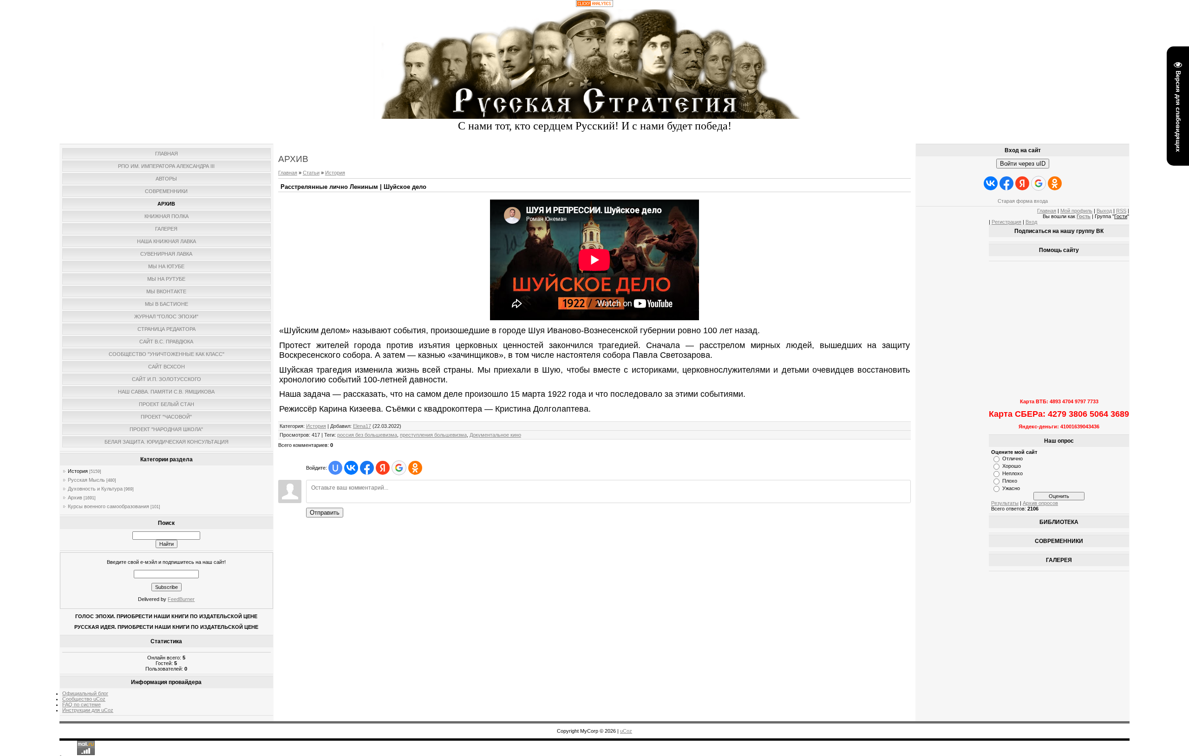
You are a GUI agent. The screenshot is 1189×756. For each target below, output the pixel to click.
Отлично (1012, 458)
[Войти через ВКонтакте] (351, 468)
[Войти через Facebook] (367, 468)
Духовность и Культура (95, 488)
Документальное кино (495, 435)
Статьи (311, 172)
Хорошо (1011, 466)
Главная (287, 172)
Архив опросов (1040, 503)
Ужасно (1011, 488)
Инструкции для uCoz (87, 710)
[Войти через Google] (399, 467)
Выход (1104, 210)
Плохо (1009, 481)
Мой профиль (1076, 210)
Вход (1031, 222)
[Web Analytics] (594, 5)
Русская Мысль (86, 480)
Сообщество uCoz (83, 699)
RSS (1121, 210)
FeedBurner (181, 599)
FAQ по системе (81, 704)
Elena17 (362, 426)
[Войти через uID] (335, 468)
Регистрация (1006, 222)
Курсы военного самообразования (108, 506)
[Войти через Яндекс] (383, 468)
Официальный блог (85, 693)
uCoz (626, 731)
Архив (75, 497)
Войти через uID (1022, 163)
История (78, 471)
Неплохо (1012, 473)
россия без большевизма (367, 435)
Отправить (325, 512)
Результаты (1005, 503)
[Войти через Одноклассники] (415, 468)
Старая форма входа (1023, 201)
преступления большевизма (433, 435)
